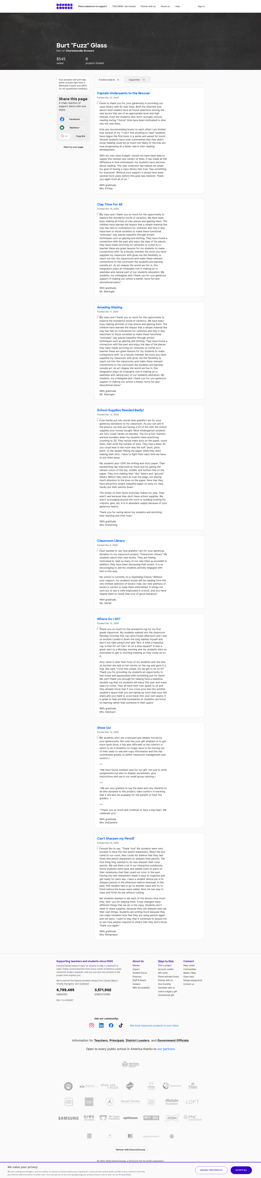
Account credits (166, 969)
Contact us (188, 984)
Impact (136, 969)
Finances (137, 976)
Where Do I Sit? (108, 619)
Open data (188, 976)
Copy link (80, 136)
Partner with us (148, 6)
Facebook (74, 119)
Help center (189, 965)
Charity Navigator (65, 983)
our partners (166, 1049)
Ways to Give (166, 961)
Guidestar (84, 983)
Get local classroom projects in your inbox (154, 1025)
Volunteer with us (166, 987)
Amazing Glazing (109, 307)
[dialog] (130, 1170)
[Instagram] (91, 1025)
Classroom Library (111, 541)
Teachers (101, 1040)
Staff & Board (139, 980)
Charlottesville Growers (80, 50)
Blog (193, 972)
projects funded (103, 991)
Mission (136, 965)
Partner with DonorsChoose (130, 1149)
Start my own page (73, 147)
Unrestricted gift (166, 995)
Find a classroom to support (92, 6)
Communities (189, 969)
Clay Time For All (109, 204)
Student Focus (140, 972)
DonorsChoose (64, 6)
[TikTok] (121, 1025)
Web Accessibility (141, 987)
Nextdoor (74, 127)
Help (177, 6)
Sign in (201, 6)
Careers (136, 984)
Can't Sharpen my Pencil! (115, 838)
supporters (65, 991)
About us (165, 6)
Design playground (192, 980)
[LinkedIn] (101, 1025)
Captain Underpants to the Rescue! (123, 93)
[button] (73, 136)
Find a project (165, 965)
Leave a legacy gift (167, 991)
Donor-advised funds (168, 976)
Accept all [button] (241, 1170)
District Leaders (137, 1040)
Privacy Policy (125, 1174)
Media (186, 972)
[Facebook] (111, 1025)
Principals (117, 1040)
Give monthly (164, 984)
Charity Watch (110, 980)
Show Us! (104, 728)
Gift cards (163, 972)
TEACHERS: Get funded (124, 6)
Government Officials (173, 1040)
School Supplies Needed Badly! (120, 410)
